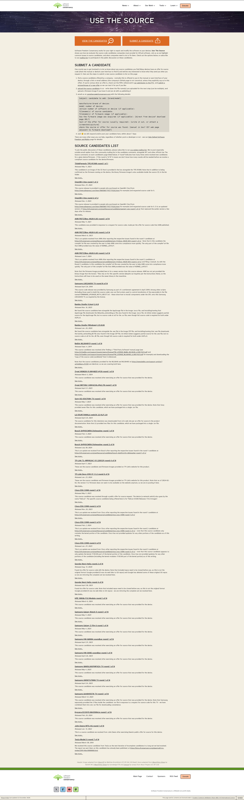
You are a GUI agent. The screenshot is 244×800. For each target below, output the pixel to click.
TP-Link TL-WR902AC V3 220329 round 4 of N (95, 461)
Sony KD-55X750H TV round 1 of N (90, 399)
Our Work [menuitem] (149, 6)
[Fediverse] (75, 789)
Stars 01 (101, 762)
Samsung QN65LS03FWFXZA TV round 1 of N (95, 667)
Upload (126, 765)
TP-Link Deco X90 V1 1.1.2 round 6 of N (92, 474)
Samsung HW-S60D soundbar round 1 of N (93, 653)
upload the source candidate (89, 89)
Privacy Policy (5, 798)
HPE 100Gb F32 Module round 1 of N (91, 598)
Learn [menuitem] (173, 6)
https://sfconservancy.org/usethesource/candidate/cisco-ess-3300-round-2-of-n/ (105, 531)
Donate (185, 6)
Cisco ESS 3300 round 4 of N (88, 543)
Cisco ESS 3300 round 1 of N (87, 490)
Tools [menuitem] (162, 6)
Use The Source (122, 21)
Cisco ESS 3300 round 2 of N (88, 506)
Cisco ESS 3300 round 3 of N (88, 522)
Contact (149, 776)
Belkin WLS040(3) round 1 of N (88, 344)
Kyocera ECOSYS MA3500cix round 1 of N (93, 712)
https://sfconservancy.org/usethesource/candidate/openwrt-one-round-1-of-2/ (111, 209)
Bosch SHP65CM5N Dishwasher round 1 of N (94, 431)
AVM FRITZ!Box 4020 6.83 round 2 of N (92, 232)
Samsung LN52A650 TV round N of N (91, 284)
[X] (56, 789)
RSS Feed (174, 776)
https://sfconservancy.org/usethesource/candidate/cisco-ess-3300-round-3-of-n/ (105, 552)
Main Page (137, 776)
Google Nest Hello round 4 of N (89, 582)
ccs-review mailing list (138, 150)
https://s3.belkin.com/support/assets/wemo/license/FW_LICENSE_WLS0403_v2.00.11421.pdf (109, 354)
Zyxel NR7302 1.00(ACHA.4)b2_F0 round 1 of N (95, 385)
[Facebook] (62, 789)
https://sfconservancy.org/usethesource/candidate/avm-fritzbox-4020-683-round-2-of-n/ (108, 262)
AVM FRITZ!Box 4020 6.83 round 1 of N (92, 219)
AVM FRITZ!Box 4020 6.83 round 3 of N (92, 253)
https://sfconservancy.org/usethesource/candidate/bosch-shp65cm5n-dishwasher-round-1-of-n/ (110, 453)
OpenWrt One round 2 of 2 (86, 198)
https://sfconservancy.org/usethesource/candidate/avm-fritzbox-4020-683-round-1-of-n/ (108, 241)
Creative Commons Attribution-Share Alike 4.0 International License (214, 798)
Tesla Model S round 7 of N (87, 740)
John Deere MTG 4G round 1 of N (89, 726)
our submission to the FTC (144, 83)
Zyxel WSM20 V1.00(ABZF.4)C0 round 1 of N (94, 372)
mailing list (84, 58)
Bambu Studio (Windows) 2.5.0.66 (90, 325)
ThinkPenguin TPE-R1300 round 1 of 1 (91, 164)
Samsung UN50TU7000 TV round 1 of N (92, 680)
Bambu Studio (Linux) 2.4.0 (87, 304)
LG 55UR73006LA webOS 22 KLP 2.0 (91, 415)
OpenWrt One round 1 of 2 (86, 182)
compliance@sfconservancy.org (98, 94)
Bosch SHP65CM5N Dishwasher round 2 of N (94, 445)
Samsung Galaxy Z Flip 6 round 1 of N (91, 626)
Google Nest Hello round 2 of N (89, 564)
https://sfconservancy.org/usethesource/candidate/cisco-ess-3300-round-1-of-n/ (105, 515)
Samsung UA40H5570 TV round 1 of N (92, 694)
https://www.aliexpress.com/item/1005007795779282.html (97, 191)
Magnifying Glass (158, 762)
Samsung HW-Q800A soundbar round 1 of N (94, 639)
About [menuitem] (136, 6)
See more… (79, 178)
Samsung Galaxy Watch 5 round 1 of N (91, 612)
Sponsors (161, 776)
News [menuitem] (125, 6)
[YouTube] (69, 789)
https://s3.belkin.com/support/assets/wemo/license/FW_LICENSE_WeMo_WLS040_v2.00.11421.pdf (111, 352)
